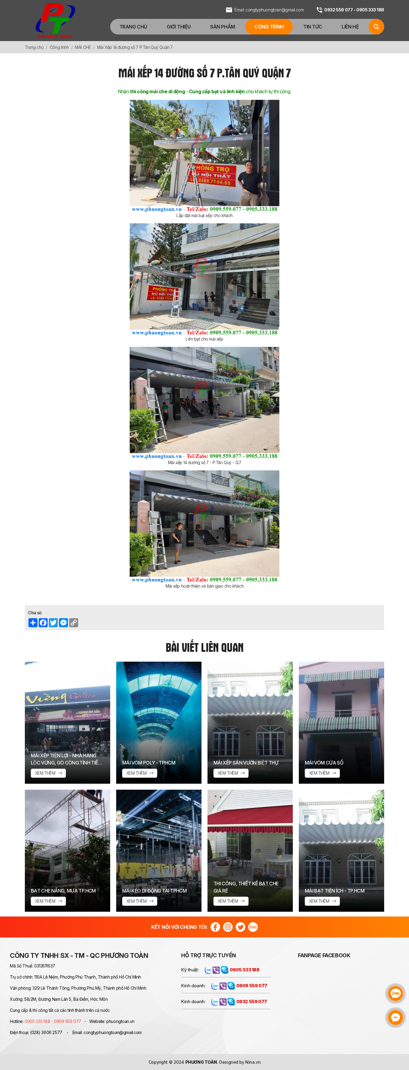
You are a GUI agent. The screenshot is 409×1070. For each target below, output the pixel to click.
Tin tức (312, 27)
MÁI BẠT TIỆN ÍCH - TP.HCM (334, 891)
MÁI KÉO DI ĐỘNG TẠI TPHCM (154, 891)
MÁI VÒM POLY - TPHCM (148, 763)
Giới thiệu (179, 27)
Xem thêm (45, 773)
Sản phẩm (222, 27)
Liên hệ (350, 27)
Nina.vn (252, 1062)
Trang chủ (133, 27)
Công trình (269, 27)
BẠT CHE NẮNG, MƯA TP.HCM (63, 891)
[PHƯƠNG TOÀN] (55, 20)
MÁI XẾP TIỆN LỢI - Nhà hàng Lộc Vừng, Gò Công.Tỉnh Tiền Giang (66, 759)
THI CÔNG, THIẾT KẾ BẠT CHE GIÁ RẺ (245, 887)
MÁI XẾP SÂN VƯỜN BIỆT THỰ (245, 763)
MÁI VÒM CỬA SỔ (324, 763)
